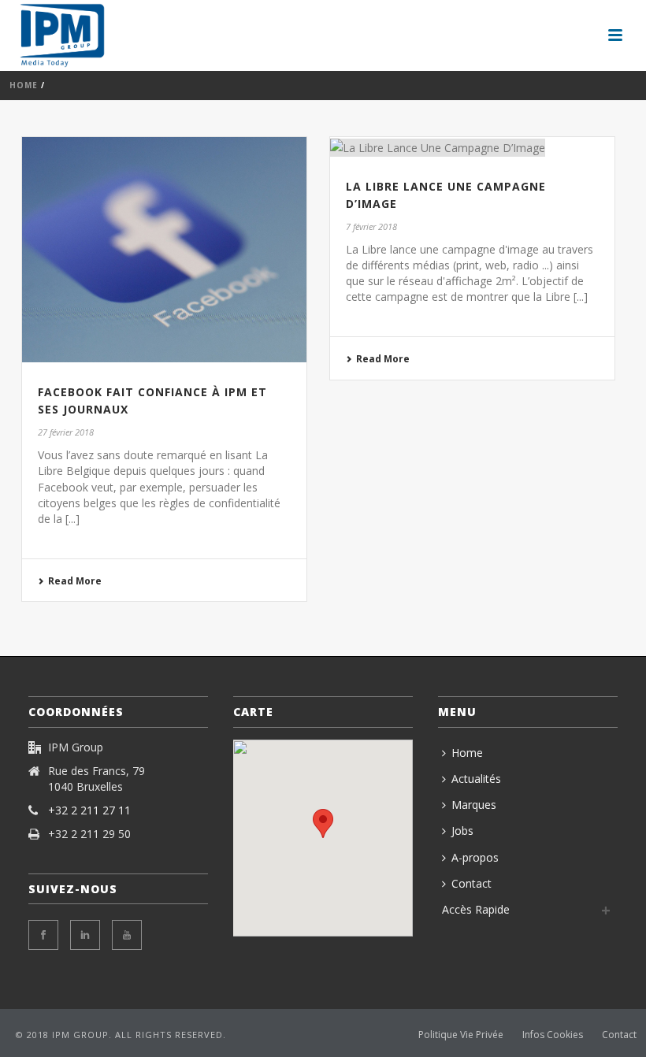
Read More (75, 581)
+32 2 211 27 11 (89, 810)
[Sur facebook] (43, 935)
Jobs (462, 830)
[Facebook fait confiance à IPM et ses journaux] (164, 249)
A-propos (475, 857)
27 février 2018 (66, 432)
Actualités (476, 778)
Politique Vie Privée (460, 1035)
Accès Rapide (476, 909)
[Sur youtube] (127, 935)
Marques (473, 804)
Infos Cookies (552, 1035)
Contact (471, 883)
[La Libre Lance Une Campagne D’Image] (472, 147)
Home (23, 85)
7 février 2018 (371, 226)
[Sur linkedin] (85, 935)
